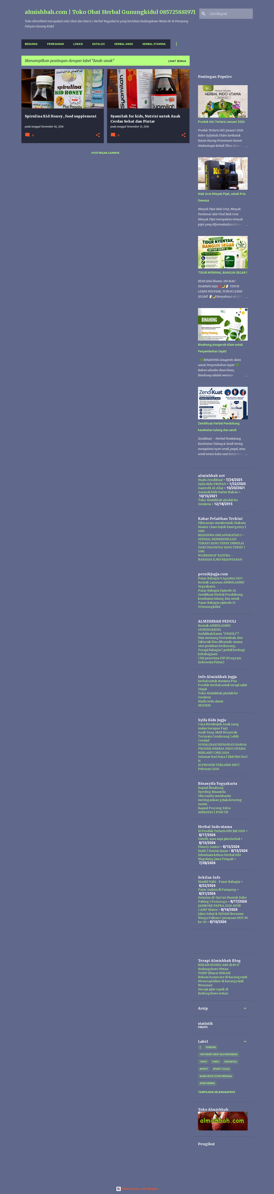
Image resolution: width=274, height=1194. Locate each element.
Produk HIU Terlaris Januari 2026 (221, 121)
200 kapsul (230, 1061)
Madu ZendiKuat (210, 480)
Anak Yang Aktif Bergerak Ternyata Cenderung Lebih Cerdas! (218, 736)
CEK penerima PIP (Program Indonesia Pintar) (219, 660)
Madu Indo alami (210, 701)
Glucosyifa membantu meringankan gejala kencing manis (220, 800)
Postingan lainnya (105, 152)
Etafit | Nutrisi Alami (213, 851)
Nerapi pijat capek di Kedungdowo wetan (213, 991)
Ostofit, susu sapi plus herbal (219, 839)
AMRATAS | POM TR (213, 812)
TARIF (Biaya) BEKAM (214, 973)
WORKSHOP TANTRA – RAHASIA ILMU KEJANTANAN (220, 557)
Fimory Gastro (209, 847)
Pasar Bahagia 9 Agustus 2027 (220, 578)
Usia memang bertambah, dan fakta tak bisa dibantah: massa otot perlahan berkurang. (220, 642)
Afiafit (204, 1069)
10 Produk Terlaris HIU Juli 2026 (221, 831)
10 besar (211, 1047)
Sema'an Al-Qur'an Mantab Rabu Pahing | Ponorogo (222, 899)
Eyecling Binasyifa (212, 792)
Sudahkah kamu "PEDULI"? (218, 634)
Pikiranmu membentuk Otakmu (222, 523)
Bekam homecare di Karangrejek (222, 977)
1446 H (215, 1061)
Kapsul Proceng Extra (214, 808)
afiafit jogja (221, 1069)
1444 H (203, 1061)
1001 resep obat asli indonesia (218, 1054)
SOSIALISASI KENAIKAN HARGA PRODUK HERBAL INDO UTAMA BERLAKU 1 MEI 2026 (222, 749)
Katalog (98, 44)
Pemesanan (55, 44)
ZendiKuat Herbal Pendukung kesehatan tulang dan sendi (220, 597)
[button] (97, 135)
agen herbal (207, 1083)
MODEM (204, 705)
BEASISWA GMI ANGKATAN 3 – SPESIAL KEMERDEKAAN (221, 537)
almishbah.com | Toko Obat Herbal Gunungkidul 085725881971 (110, 12)
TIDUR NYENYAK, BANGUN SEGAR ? (222, 272)
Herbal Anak (123, 44)
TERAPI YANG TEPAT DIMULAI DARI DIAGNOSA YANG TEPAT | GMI (221, 547)
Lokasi (78, 44)
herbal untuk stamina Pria (217, 681)
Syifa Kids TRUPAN (212, 484)
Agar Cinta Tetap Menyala (216, 1076)
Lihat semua (177, 61)
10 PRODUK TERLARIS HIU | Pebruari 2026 (219, 767)
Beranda (31, 44)
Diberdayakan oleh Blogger (139, 1188)
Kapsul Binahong (211, 788)
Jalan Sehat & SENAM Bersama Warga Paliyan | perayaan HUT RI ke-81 (223, 918)
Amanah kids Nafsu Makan (218, 492)
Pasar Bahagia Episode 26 (217, 590)
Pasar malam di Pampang (217, 889)
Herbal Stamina (154, 44)
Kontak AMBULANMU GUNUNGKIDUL (214, 628)
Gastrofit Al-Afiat (210, 488)
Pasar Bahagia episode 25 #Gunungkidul (217, 605)
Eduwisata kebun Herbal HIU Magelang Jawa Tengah (219, 857)
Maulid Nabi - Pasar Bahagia (219, 882)
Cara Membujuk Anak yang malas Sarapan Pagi (218, 726)
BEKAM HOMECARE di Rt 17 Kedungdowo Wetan (218, 967)
